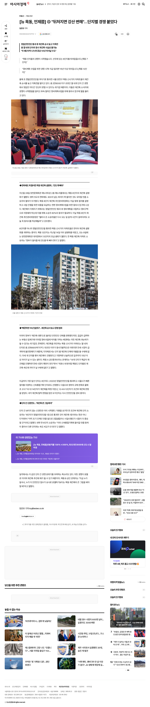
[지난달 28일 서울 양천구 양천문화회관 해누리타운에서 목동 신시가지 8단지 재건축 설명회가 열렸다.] (54, 131)
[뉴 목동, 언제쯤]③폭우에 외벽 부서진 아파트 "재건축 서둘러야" (38, 459)
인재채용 (25, 686)
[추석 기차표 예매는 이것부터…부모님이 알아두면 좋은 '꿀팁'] (115, 474)
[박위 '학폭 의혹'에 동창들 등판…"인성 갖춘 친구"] (115, 515)
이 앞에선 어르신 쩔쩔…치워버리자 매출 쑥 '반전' (37, 635)
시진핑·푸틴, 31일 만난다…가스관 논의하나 (91, 635)
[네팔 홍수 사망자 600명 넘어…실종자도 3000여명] (66, 626)
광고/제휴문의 (16, 686)
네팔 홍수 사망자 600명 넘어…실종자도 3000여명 (91, 621)
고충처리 (81, 686)
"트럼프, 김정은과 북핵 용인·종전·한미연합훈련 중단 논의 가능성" (122, 634)
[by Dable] (100, 586)
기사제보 (49, 686)
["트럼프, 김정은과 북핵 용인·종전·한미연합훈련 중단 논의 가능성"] (139, 636)
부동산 (21, 16)
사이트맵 (89, 686)
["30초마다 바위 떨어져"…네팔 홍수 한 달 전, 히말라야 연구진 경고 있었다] (115, 505)
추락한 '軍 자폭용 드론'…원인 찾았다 (37, 663)
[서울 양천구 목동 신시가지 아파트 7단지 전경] (54, 276)
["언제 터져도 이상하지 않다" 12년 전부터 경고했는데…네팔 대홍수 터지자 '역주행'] (139, 667)
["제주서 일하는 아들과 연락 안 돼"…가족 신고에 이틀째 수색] (139, 647)
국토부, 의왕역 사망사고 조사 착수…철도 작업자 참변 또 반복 (122, 654)
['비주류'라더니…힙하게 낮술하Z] (14, 626)
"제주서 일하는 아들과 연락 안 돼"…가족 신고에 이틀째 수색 (122, 644)
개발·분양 (29, 16)
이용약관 (74, 686)
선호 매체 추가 (46, 34)
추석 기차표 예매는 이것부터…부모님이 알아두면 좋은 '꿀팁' (134, 471)
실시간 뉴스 (40, 4)
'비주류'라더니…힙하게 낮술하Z (38, 621)
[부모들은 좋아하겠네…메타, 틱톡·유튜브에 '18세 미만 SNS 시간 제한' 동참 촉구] (115, 484)
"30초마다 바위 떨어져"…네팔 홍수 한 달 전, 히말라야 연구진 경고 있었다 (134, 501)
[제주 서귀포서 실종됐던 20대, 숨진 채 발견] (66, 655)
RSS (55, 686)
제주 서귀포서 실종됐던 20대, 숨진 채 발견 (90, 649)
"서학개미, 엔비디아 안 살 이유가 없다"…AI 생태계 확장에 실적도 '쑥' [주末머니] (91, 663)
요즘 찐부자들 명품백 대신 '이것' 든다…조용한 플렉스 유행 (133, 491)
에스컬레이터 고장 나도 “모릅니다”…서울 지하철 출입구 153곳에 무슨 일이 (38, 649)
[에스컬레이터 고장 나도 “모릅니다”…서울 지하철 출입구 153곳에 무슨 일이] (14, 655)
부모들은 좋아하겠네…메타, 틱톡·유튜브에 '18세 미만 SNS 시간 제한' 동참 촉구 (134, 481)
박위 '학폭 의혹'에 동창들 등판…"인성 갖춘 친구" (133, 511)
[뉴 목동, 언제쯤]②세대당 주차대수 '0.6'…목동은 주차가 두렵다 (38, 454)
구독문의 (41, 686)
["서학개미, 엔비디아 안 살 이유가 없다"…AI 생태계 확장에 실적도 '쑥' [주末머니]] (66, 669)
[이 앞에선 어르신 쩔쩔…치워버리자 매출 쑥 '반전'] (14, 641)
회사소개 (7, 686)
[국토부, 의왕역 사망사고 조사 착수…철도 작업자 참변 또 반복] (139, 657)
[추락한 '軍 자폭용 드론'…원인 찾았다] (14, 669)
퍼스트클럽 (33, 686)
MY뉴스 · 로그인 (129, 4)
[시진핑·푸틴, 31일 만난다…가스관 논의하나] (66, 641)
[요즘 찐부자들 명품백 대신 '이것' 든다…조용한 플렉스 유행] (115, 495)
